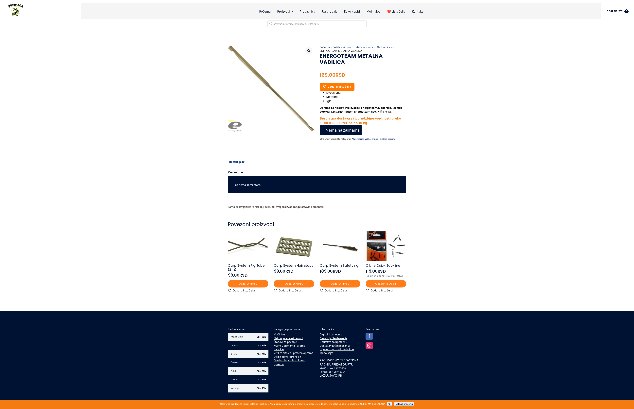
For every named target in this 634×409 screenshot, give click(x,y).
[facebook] (369, 336)
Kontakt (417, 11)
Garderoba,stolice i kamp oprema (289, 362)
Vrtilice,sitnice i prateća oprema (353, 47)
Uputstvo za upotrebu (333, 342)
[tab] (237, 162)
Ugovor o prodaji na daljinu (337, 349)
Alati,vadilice (384, 47)
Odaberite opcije (386, 284)
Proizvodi (283, 11)
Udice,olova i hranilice (287, 357)
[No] (630, 404)
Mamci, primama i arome (289, 346)
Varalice (279, 349)
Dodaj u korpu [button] (248, 284)
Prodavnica (307, 11)
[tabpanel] (317, 190)
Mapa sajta (326, 353)
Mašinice (279, 334)
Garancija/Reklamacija (333, 338)
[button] (308, 50)
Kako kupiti (352, 11)
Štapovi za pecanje (285, 342)
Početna (265, 11)
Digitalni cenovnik (331, 334)
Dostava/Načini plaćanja (335, 346)
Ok (389, 404)
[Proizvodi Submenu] (293, 11)
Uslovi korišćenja (404, 404)
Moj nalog (374, 11)
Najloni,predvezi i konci (288, 338)
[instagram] (369, 345)
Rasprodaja (329, 11)
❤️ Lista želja (396, 11)
